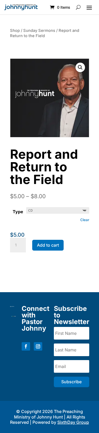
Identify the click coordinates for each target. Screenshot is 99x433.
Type (18, 211)
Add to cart (48, 245)
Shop (15, 30)
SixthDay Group (73, 422)
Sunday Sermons (39, 30)
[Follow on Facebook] (26, 346)
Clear (84, 220)
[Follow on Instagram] (38, 346)
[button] (80, 67)
